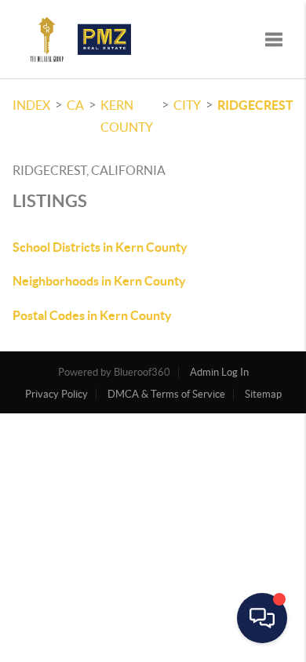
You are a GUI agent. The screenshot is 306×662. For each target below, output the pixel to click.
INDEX (31, 105)
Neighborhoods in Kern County (99, 281)
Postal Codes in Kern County (92, 315)
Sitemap (263, 394)
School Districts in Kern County (100, 247)
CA (75, 105)
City (187, 105)
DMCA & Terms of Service (166, 394)
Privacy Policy (56, 394)
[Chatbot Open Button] (262, 618)
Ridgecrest (255, 105)
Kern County (126, 116)
